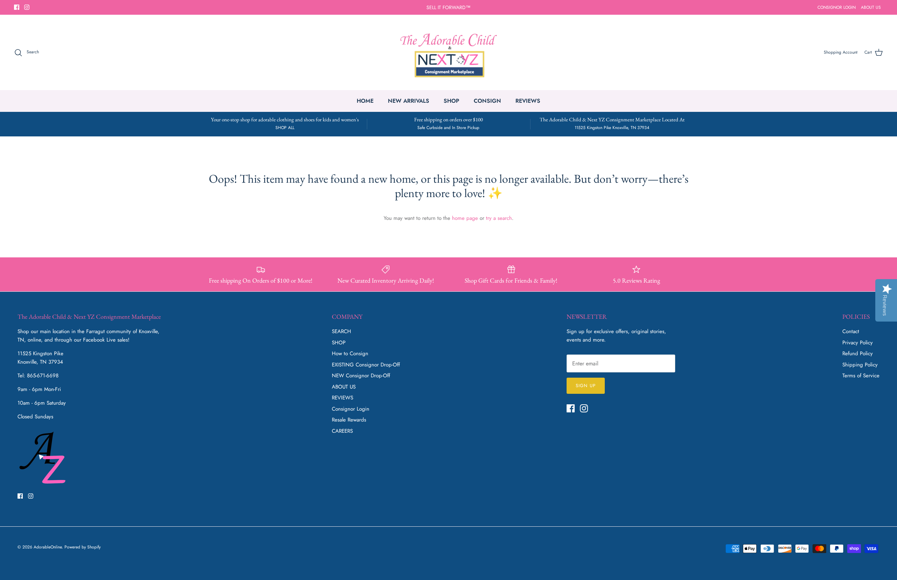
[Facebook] (16, 7)
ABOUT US (871, 7)
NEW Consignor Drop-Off (361, 375)
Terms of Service (860, 375)
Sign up (585, 385)
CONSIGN (487, 101)
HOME (365, 101)
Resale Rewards (349, 420)
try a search (499, 218)
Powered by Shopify (82, 547)
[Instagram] (26, 7)
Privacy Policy (857, 342)
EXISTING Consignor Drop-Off (366, 365)
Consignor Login (350, 409)
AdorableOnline (48, 547)
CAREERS (342, 431)
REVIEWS (527, 101)
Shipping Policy (860, 365)
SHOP (451, 101)
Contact (850, 331)
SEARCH (341, 331)
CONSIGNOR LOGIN (836, 7)
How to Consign (350, 353)
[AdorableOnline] (448, 52)
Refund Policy (857, 353)
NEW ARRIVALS (408, 101)
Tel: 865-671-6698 (38, 375)
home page (465, 218)
